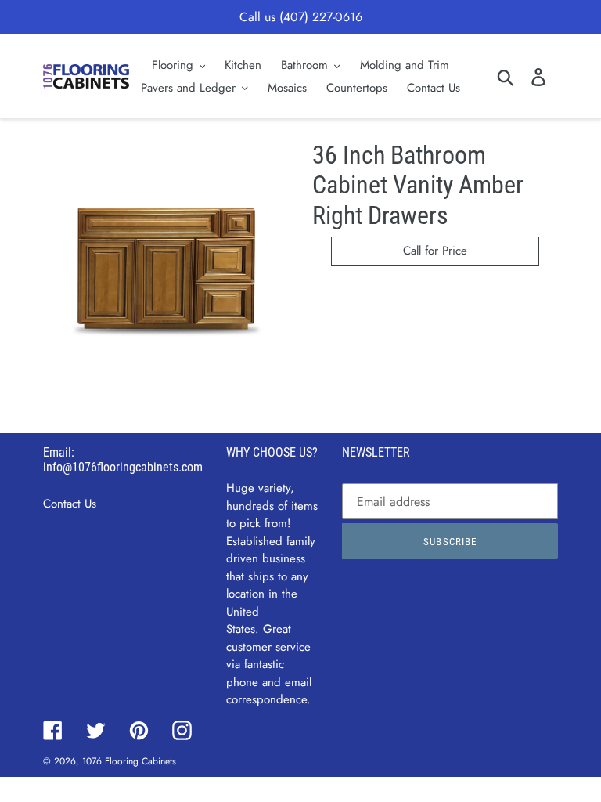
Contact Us (69, 503)
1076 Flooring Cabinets (129, 761)
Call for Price (435, 250)
